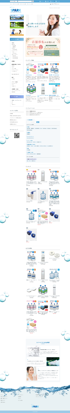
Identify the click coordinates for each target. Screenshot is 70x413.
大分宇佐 (13, 48)
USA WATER (37, 128)
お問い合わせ (3, 402)
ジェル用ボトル (14, 71)
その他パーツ (14, 86)
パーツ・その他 (29, 140)
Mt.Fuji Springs (29, 130)
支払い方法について (4, 396)
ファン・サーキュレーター (16, 90)
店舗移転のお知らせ (33, 111)
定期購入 (13, 61)
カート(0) (58, 1)
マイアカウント (20, 394)
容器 (28, 148)
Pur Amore (44, 128)
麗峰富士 (32, 128)
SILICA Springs (54, 128)
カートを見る (20, 400)
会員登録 (47, 1)
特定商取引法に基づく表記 (40, 394)
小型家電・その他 (30, 152)
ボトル (13, 84)
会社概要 (11, 113)
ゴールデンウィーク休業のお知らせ (15, 117)
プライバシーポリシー (39, 396)
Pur (41, 128)
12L (27, 160)
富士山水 (49, 128)
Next (59, 25)
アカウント (42, 1)
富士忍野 (28, 128)
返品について (3, 400)
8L (12, 103)
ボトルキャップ (14, 83)
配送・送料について (4, 398)
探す (38, 122)
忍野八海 (13, 44)
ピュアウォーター (14, 50)
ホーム (2, 394)
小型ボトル (33, 160)
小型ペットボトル (14, 54)
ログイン (52, 1)
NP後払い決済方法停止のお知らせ (15, 115)
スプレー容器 (14, 68)
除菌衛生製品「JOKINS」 (31, 144)
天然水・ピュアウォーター (31, 159)
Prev (27, 25)
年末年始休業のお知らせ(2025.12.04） (35, 113)
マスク (13, 67)
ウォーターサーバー (15, 74)
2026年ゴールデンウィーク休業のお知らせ (36, 112)
